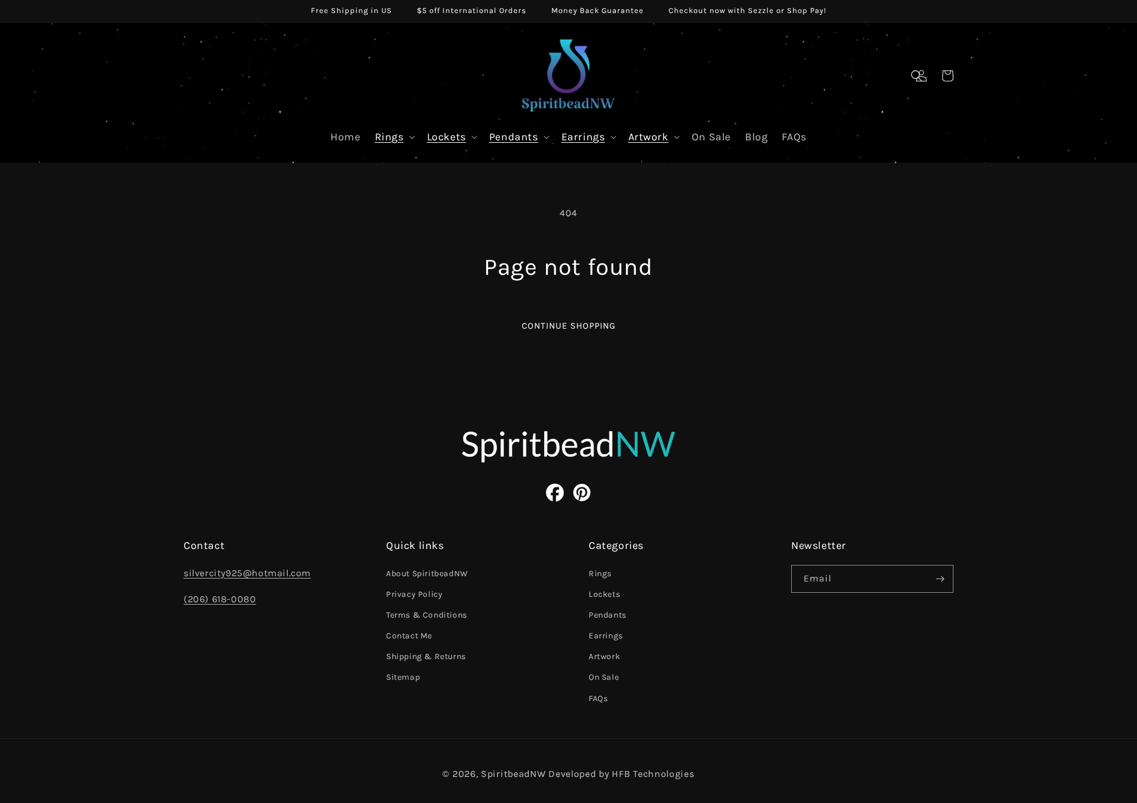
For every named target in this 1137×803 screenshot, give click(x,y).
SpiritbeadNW (513, 773)
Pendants (513, 136)
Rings (389, 136)
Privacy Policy (414, 594)
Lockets (446, 136)
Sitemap (403, 677)
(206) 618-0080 (220, 599)
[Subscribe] (940, 579)
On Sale (604, 677)
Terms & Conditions (426, 615)
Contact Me (409, 636)
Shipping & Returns (426, 656)
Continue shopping (569, 325)
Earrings (583, 136)
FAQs (598, 698)
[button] (917, 76)
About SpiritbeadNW (427, 573)
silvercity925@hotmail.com (247, 573)
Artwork (648, 136)
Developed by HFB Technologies (621, 773)
